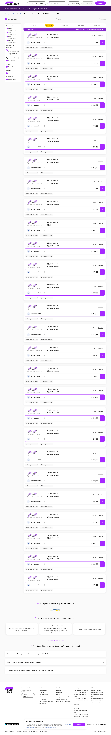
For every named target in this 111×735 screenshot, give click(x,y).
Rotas (20, 14)
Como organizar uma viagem (63, 701)
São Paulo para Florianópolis (81, 714)
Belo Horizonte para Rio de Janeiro (80, 711)
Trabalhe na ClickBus (44, 697)
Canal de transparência (97, 700)
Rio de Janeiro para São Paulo (81, 700)
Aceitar (79, 724)
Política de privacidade (50, 727)
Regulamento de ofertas (97, 692)
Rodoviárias (59, 692)
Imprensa (41, 692)
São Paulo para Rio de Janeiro (81, 690)
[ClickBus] (12, 3)
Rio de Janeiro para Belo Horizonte (80, 707)
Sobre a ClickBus (43, 690)
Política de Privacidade (21, 731)
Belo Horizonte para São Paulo (80, 695)
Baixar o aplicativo (43, 694)
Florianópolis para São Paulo (81, 716)
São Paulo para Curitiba (80, 692)
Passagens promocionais (62, 697)
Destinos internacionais (97, 698)
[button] (100, 35)
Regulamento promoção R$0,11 (97, 695)
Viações (58, 694)
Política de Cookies (33, 731)
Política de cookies (30, 727)
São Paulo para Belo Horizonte (79, 703)
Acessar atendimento (26, 695)
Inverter (50, 9)
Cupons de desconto (61, 699)
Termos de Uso (43, 731)
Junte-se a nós (42, 703)
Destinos (58, 690)
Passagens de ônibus (11, 14)
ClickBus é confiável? (96, 703)
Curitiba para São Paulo (80, 698)
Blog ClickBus (42, 699)
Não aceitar (68, 724)
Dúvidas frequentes (96, 690)
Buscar (100, 3)
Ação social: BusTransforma (46, 701)
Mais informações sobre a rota (55, 640)
